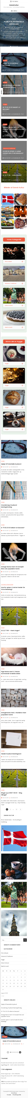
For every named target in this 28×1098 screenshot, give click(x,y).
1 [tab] (10, 46)
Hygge (14, 18)
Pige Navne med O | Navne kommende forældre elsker (10, 673)
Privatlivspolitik (17, 1095)
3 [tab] (13, 46)
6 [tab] (17, 46)
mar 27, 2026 (7, 180)
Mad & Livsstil (8, 327)
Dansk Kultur (14, 5)
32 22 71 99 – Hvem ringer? (12, 175)
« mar (2, 996)
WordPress (14, 1093)
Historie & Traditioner (9, 148)
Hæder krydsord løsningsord (11, 754)
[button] (14, 11)
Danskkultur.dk (19, 27)
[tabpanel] (14, 30)
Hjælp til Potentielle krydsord (14, 22)
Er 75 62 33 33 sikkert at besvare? (12, 528)
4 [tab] (14, 46)
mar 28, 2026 (7, 136)
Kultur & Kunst (9, 305)
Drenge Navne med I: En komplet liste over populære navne (13, 129)
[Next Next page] (20, 809)
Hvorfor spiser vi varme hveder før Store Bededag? (13, 152)
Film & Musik (8, 261)
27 (17, 809)
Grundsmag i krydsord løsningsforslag (11, 86)
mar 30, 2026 (10, 27)
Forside (9, 1095)
